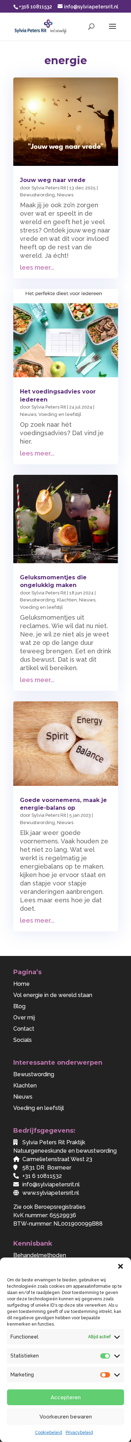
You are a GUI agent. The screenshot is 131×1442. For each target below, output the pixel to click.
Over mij (24, 1017)
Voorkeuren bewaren (65, 1417)
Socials (22, 1040)
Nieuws (65, 194)
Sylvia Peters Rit (48, 187)
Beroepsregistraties (60, 1207)
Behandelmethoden (39, 1255)
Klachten (67, 599)
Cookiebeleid (48, 1432)
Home (21, 984)
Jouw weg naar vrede (53, 180)
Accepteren (66, 1397)
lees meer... (37, 267)
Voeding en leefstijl (59, 414)
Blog (19, 1006)
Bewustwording (37, 194)
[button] (120, 1266)
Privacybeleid (79, 1432)
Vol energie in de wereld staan (52, 995)
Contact (23, 1028)
